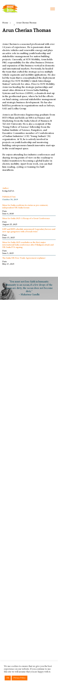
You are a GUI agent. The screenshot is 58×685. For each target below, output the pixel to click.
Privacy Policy (19, 678)
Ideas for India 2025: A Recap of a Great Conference (26, 218)
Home (5, 23)
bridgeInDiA (8, 191)
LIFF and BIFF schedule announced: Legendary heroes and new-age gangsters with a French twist (28, 230)
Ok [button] (7, 678)
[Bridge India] (10, 9)
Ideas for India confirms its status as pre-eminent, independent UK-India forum (25, 206)
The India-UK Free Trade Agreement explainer (23, 258)
